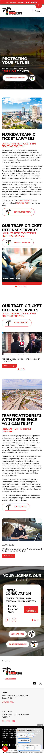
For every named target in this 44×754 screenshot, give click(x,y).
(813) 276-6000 (30, 2)
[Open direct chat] (38, 725)
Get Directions (10, 679)
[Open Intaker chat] (19, 752)
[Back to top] (38, 5)
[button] (16, 286)
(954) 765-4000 (22, 203)
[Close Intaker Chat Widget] (41, 725)
